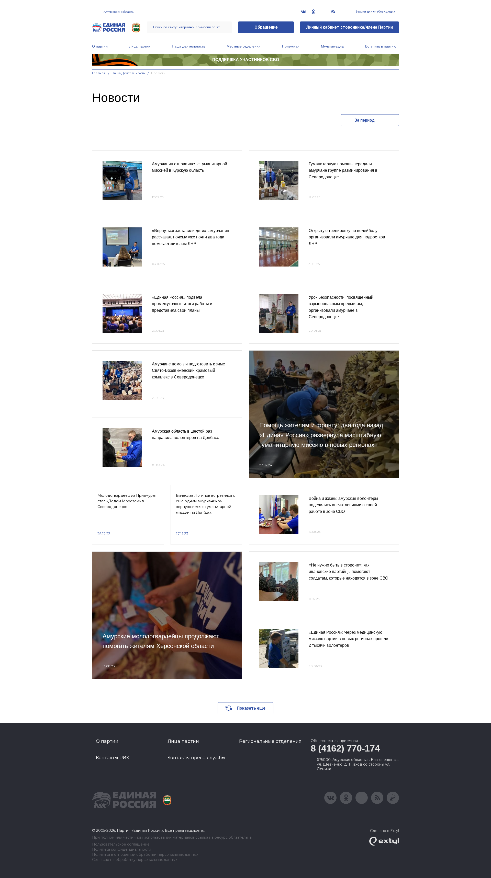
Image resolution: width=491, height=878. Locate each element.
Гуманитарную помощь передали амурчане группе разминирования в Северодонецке (343, 170)
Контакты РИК (112, 757)
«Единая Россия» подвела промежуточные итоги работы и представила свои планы (182, 304)
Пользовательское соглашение (121, 844)
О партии (100, 46)
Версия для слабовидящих (375, 11)
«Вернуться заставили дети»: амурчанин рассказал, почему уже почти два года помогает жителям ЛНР (190, 237)
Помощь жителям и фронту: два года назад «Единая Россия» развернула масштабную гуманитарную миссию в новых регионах (321, 435)
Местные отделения (244, 46)
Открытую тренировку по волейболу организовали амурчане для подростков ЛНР (347, 237)
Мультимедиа (332, 46)
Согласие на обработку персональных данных (134, 860)
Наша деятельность (188, 46)
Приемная (290, 46)
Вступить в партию (380, 46)
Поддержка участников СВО (245, 59)
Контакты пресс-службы (196, 757)
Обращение (266, 27)
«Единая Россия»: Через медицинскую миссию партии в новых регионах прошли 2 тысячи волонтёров (348, 639)
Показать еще (251, 708)
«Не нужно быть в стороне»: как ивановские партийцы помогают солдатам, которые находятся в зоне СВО (348, 571)
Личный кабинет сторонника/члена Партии (349, 27)
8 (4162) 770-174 (345, 748)
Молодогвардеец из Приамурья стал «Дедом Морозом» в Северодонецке (126, 501)
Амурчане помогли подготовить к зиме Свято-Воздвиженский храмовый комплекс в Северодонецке (188, 370)
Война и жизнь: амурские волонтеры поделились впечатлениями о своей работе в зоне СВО (343, 505)
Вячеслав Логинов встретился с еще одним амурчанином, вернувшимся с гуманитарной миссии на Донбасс (205, 504)
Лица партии (139, 46)
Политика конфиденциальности (121, 849)
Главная (99, 73)
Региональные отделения (270, 741)
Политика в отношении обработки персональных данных (145, 854)
